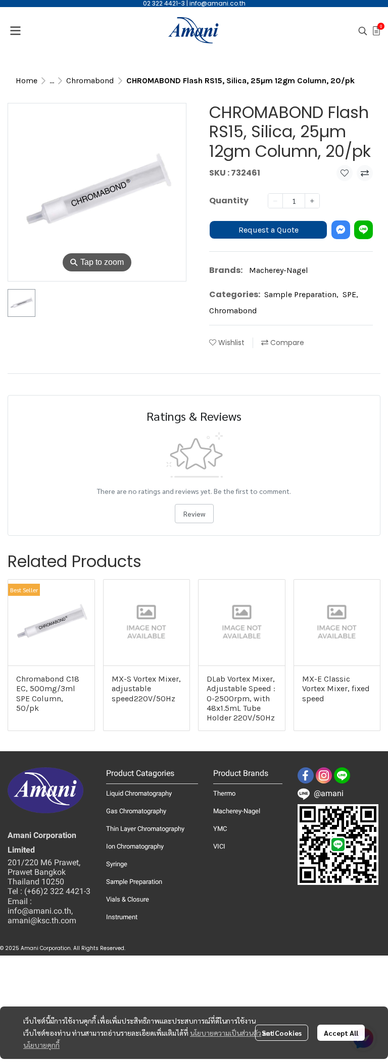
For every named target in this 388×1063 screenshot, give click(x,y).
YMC (220, 828)
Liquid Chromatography (139, 793)
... (52, 80)
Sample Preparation (301, 294)
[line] (342, 775)
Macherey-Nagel (278, 270)
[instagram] (324, 775)
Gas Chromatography (136, 811)
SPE (350, 294)
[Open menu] (15, 31)
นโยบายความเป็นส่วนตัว (225, 1032)
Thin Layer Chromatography (145, 828)
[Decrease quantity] (275, 201)
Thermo (224, 793)
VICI (219, 846)
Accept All (341, 1032)
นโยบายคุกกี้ (41, 1044)
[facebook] (306, 775)
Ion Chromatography (135, 846)
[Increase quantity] (312, 201)
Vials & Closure (127, 899)
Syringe (116, 864)
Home (26, 80)
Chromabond (90, 80)
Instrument (121, 917)
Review (194, 513)
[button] (363, 31)
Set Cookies (282, 1032)
